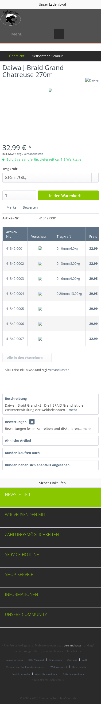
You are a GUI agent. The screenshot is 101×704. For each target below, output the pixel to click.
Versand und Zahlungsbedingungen (25, 667)
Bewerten (30, 207)
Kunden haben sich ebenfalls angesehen (37, 465)
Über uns (72, 659)
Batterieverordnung (73, 674)
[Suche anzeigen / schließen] (59, 34)
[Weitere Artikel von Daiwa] (92, 82)
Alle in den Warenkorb (25, 357)
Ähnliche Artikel (18, 440)
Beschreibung (16, 398)
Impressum (55, 659)
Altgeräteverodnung (46, 674)
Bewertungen (16, 422)
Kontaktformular (21, 674)
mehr (72, 410)
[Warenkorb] (93, 34)
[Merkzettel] (70, 34)
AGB (84, 659)
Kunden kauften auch (22, 453)
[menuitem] (12, 34)
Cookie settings (14, 659)
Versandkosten (58, 370)
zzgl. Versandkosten (30, 154)
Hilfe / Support (36, 659)
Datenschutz (79, 667)
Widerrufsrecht (58, 667)
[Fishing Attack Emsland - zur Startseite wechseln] (10, 18)
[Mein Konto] (82, 34)
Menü (17, 34)
